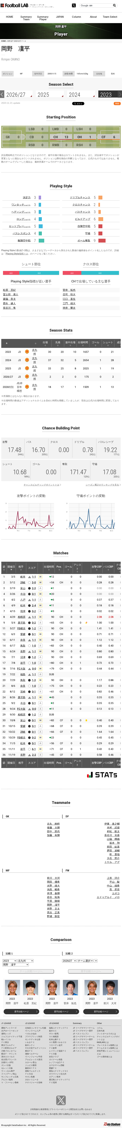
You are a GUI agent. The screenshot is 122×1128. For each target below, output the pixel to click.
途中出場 (70, 342)
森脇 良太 (9, 298)
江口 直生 (69, 298)
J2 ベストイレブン (81, 1042)
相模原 (21, 616)
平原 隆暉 (53, 901)
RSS (117, 103)
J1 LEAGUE (6, 1023)
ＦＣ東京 (5, 1042)
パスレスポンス (21, 233)
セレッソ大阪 (7, 1068)
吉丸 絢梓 (53, 823)
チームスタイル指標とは (107, 1048)
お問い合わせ (85, 1109)
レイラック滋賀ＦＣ (57, 1051)
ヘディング (20, 211)
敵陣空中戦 (24, 240)
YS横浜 (21, 628)
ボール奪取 (84, 240)
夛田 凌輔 (113, 850)
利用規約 (35, 1109)
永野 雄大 (53, 885)
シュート (108, 342)
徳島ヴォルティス (32, 1071)
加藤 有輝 (53, 835)
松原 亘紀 (9, 290)
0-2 (34, 611)
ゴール (95, 342)
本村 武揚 (113, 827)
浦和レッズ (6, 1034)
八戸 (22, 599)
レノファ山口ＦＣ (56, 1062)
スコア (32, 567)
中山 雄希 (113, 885)
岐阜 (22, 576)
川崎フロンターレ (9, 1051)
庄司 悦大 (69, 294)
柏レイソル (6, 1039)
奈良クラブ (54, 1057)
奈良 (22, 639)
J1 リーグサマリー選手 (83, 1031)
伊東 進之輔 (112, 823)
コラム (100, 1028)
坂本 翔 (114, 842)
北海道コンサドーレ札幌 (35, 1028)
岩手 (22, 662)
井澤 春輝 (53, 893)
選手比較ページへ (91, 971)
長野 (22, 651)
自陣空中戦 (84, 226)
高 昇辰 (114, 889)
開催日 (11, 566)
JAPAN (60, 16)
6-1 (34, 749)
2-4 (34, 605)
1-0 (34, 645)
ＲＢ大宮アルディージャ (35, 1048)
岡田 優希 (53, 881)
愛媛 (22, 634)
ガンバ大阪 (6, 1065)
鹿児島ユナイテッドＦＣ (59, 1080)
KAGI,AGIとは (103, 1042)
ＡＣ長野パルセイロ (57, 1042)
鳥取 (22, 645)
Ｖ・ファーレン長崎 (9, 1082)
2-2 (34, 754)
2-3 (34, 588)
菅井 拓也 (69, 290)
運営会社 (74, 1109)
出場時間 (83, 342)
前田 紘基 (113, 846)
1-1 (34, 576)
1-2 (34, 628)
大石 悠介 (113, 858)
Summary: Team (26, 18)
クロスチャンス (81, 204)
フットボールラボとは (106, 1034)
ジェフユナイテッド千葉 (11, 1036)
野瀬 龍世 (53, 916)
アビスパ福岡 (7, 1080)
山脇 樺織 (113, 839)
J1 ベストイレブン (81, 1034)
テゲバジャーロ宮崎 (33, 1082)
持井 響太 (69, 307)
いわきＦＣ (30, 1042)
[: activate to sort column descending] (6, 343)
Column (76, 16)
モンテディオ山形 (32, 1039)
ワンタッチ (20, 204)
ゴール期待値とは (104, 1057)
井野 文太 (53, 908)
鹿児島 (21, 622)
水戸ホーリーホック (9, 1031)
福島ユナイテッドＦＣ (58, 1028)
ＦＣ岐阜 (53, 1048)
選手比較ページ (21, 1011)
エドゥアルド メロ (108, 897)
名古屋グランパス (9, 1059)
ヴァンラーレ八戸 (32, 1031)
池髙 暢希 (53, 889)
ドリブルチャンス (80, 197)
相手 (21, 566)
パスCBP (108, 566)
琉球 (22, 611)
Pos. (59, 566)
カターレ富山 (31, 1062)
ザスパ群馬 (54, 1034)
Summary (77, 1023)
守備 (87, 233)
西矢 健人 (9, 303)
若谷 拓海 (53, 897)
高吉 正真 (53, 912)
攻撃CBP (97, 566)
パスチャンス (82, 211)
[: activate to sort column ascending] (15, 343)
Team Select (110, 16)
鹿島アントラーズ (9, 1028)
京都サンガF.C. (7, 1062)
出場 (45, 342)
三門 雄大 (69, 303)
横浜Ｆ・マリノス (9, 1054)
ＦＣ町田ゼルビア (9, 1048)
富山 (22, 588)
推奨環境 (44, 1109)
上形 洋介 (113, 878)
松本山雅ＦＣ (55, 1039)
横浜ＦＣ (29, 1051)
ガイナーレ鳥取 (55, 1059)
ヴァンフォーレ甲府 (33, 1057)
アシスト (77, 566)
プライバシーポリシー (59, 1109)
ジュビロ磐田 (31, 1065)
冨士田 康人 (10, 294)
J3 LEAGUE (54, 1023)
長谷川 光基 (112, 835)
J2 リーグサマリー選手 (83, 1039)
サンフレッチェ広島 (9, 1077)
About (93, 16)
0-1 (34, 594)
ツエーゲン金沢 (55, 1045)
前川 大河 (53, 878)
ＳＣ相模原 (54, 1036)
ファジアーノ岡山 (9, 1074)
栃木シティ (30, 1045)
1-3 (34, 680)
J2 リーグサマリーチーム (84, 1036)
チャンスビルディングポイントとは (41, 484)
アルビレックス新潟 (33, 1059)
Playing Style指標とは (17, 253)
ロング (23, 219)
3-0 (34, 582)
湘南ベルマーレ (31, 1054)
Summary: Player (43, 18)
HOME (9, 16)
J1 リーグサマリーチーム (84, 1028)
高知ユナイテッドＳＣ (58, 1071)
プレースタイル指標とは (107, 1045)
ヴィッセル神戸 (8, 1071)
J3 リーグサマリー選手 (83, 1048)
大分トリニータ (31, 1080)
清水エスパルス (8, 1057)
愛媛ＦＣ (53, 1068)
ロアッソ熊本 (55, 1077)
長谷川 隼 (9, 307)
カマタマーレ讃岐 (56, 1065)
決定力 (26, 197)
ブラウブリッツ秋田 (33, 1036)
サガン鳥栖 (30, 1077)
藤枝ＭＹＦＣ (31, 1068)
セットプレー (19, 226)
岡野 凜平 (53, 904)
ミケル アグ (112, 862)
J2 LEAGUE (30, 1023)
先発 (57, 342)
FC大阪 (21, 668)
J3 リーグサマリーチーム (84, 1045)
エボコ (116, 893)
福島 (22, 674)
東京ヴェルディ (8, 1045)
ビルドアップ (82, 219)
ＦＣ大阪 (53, 1054)
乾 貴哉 (114, 854)
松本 (22, 605)
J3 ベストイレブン (81, 1051)
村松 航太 (113, 831)
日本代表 (101, 1031)
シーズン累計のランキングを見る (102, 484)
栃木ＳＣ (53, 1031)
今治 (22, 594)
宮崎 (22, 691)
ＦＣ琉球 (53, 1082)
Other (99, 1023)
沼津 (22, 657)
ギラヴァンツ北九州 (57, 1074)
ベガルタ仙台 (31, 1034)
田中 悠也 (53, 831)
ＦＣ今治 (29, 1074)
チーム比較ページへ (31, 971)
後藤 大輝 (53, 827)
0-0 (34, 668)
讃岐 (22, 582)
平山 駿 (114, 881)
